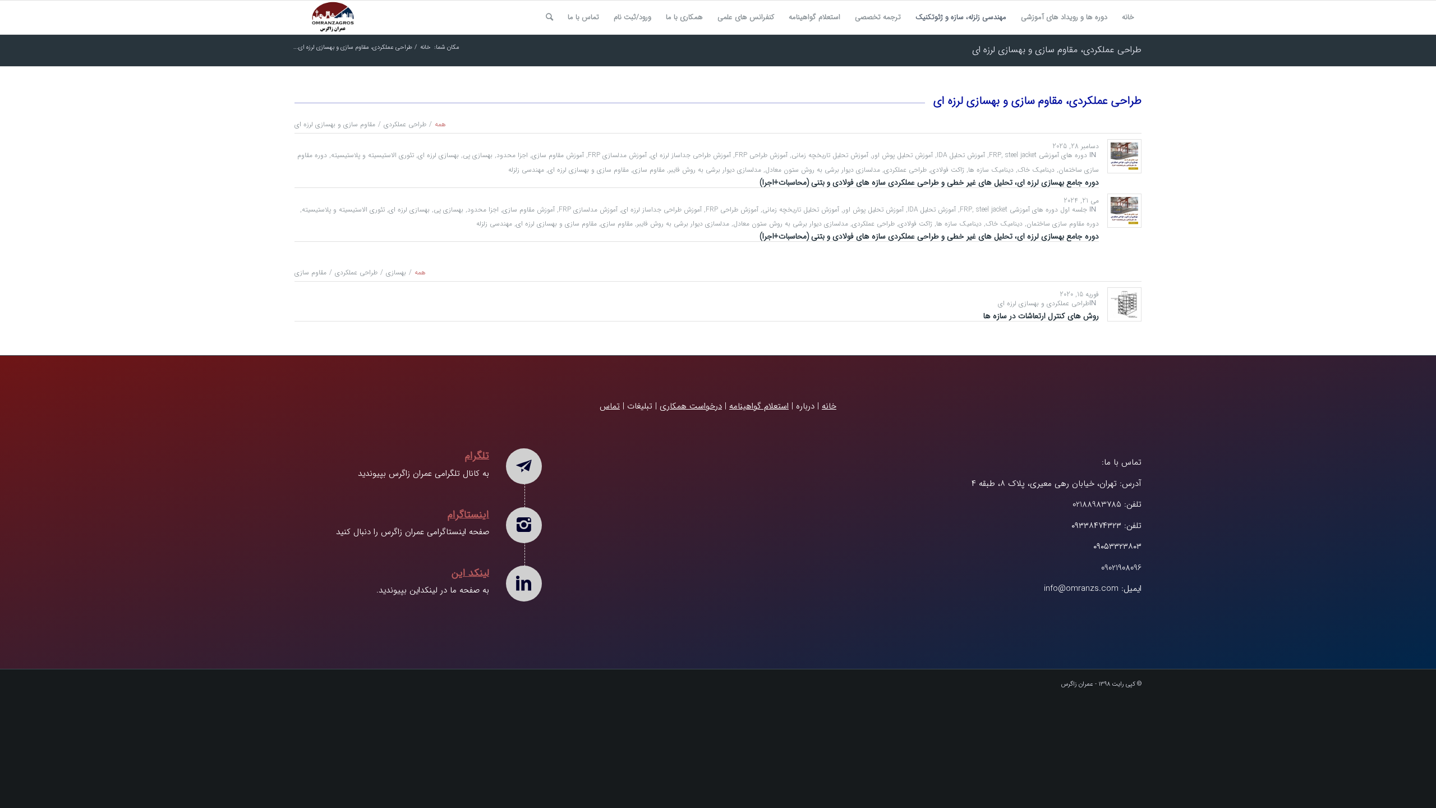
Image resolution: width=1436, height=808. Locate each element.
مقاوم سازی (649, 169)
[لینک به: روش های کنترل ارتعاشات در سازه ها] (1124, 304)
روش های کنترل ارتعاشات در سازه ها (1041, 316)
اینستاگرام (468, 514)
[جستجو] (549, 17)
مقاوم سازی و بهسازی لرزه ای (588, 169)
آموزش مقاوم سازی (558, 155)
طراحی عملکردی (905, 169)
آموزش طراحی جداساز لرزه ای (691, 155)
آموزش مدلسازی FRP (617, 155)
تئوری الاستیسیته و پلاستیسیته (372, 155)
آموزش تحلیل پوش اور (902, 155)
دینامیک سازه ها (991, 169)
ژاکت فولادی (947, 169)
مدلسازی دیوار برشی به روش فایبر (715, 169)
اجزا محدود (512, 155)
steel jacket (1021, 155)
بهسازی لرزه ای (438, 155)
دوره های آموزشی (1063, 155)
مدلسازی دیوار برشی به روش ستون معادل (822, 169)
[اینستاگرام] (524, 525)
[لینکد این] (524, 584)
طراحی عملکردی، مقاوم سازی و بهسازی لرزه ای (1057, 50)
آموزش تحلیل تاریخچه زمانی (829, 155)
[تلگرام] (524, 466)
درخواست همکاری (691, 406)
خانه (829, 406)
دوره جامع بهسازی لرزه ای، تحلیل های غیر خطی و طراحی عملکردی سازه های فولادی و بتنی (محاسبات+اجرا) (929, 182)
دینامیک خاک (1036, 169)
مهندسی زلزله (526, 169)
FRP (995, 155)
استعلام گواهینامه (759, 406)
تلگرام (477, 455)
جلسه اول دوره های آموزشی (1048, 209)
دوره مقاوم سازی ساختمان (1063, 223)
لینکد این (470, 573)
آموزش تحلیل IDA (961, 155)
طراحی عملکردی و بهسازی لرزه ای (1043, 303)
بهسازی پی (478, 155)
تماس (610, 406)
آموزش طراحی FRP (761, 155)
